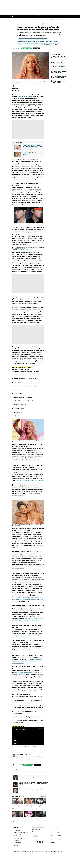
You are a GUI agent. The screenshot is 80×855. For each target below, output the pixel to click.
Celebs (19, 769)
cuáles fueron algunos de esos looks (22, 637)
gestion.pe (31, 851)
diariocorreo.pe (49, 851)
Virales (51, 839)
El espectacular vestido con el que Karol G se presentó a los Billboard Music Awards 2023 (32, 147)
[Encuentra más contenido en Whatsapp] (19, 48)
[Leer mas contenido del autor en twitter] (29, 754)
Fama (51, 835)
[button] (15, 742)
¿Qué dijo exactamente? (32, 460)
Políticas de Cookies (36, 831)
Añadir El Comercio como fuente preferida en (52, 23)
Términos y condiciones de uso (38, 827)
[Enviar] (13, 19)
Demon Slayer (51, 19)
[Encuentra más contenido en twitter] (16, 48)
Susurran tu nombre (44, 19)
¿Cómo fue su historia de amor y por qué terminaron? (30, 480)
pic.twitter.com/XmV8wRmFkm (21, 248)
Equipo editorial (17, 830)
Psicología (38, 19)
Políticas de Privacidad (36, 829)
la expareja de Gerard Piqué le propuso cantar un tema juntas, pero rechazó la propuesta (27, 661)
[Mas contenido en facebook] (37, 842)
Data (59, 832)
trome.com (42, 851)
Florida (22, 19)
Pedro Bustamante (16, 88)
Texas (30, 19)
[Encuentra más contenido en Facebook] (13, 48)
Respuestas (52, 829)
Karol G (15, 769)
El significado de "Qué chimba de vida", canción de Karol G (31, 153)
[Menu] (13, 16)
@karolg (22, 408)
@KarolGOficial (23, 404)
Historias (52, 842)
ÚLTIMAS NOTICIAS (55, 54)
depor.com (37, 851)
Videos (59, 829)
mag (61, 851)
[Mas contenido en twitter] (40, 842)
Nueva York (34, 19)
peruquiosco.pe (56, 851)
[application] (28, 736)
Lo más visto (16, 774)
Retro (59, 835)
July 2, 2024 (29, 249)
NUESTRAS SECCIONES (54, 827)
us (50, 832)
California (26, 19)
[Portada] (17, 829)
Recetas (60, 839)
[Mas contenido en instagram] (42, 842)
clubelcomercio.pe (24, 851)
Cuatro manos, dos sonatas (59, 19)
